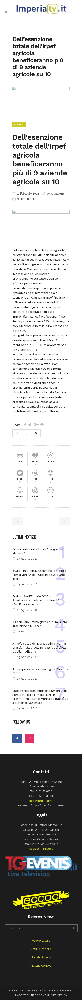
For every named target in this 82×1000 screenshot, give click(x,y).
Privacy (48, 848)
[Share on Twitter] (30, 424)
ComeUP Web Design (53, 995)
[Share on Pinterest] (42, 424)
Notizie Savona (41, 957)
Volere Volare (41, 940)
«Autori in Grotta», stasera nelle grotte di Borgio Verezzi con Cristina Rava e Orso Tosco (39, 574)
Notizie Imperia (41, 949)
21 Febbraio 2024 (27, 194)
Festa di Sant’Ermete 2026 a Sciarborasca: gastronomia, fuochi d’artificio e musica (35, 600)
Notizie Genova (41, 965)
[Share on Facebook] (25, 424)
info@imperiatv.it (41, 800)
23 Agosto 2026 (27, 559)
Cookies (34, 848)
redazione (57, 194)
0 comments (25, 199)
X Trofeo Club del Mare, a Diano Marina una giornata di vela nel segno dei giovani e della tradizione (40, 647)
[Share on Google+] (36, 424)
